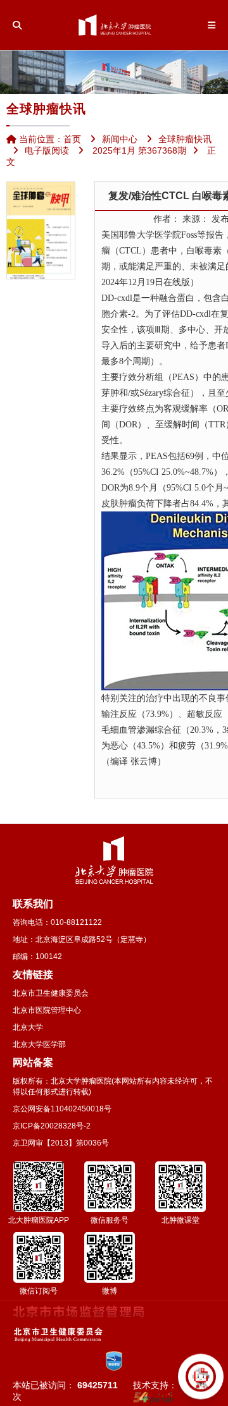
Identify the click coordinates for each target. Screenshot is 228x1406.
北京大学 (28, 1027)
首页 (72, 139)
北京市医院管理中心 (47, 1010)
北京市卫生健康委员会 (51, 993)
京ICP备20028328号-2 (52, 1126)
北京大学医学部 (39, 1044)
